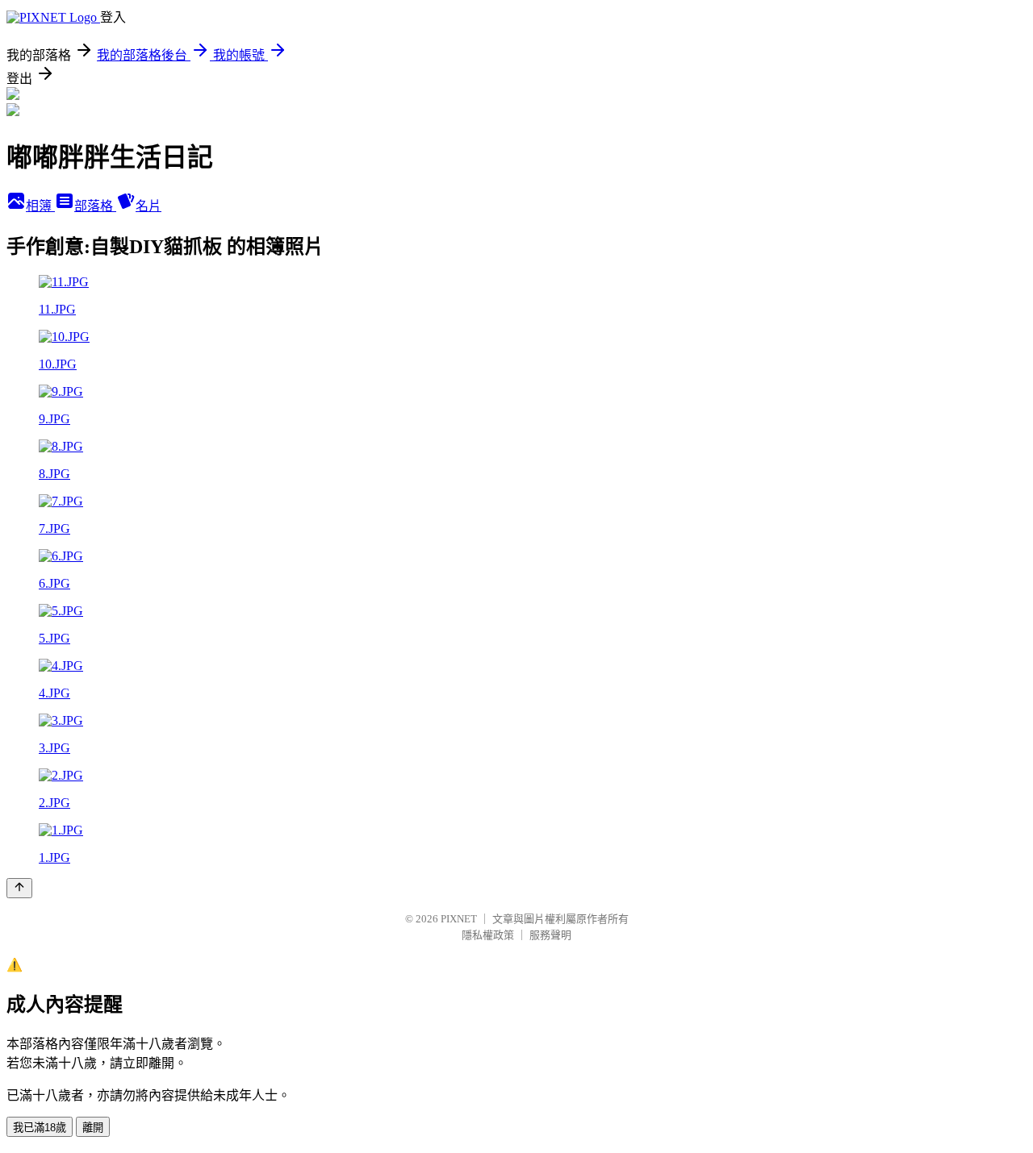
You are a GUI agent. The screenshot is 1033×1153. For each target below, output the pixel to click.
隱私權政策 (488, 935)
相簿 (40, 206)
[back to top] (19, 888)
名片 (148, 206)
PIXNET (459, 919)
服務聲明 (550, 935)
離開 (92, 1128)
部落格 (95, 206)
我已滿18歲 (39, 1128)
